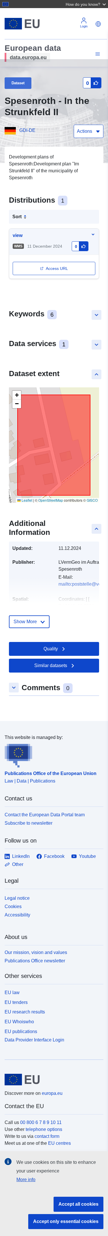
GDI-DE (27, 130)
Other (17, 864)
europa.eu (52, 1093)
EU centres (59, 1143)
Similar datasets (50, 665)
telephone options (44, 1129)
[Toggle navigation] (96, 54)
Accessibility (17, 914)
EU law (12, 992)
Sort (17, 216)
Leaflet (26, 500)
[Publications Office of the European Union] (52, 754)
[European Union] (52, 1079)
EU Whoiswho (19, 1021)
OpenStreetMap (50, 500)
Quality (50, 648)
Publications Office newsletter (35, 960)
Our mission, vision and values (36, 952)
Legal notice (17, 898)
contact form (47, 1136)
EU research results (25, 1011)
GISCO (92, 500)
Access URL (57, 268)
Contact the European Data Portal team (45, 814)
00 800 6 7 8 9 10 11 (41, 1122)
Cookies (13, 906)
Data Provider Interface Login (34, 1039)
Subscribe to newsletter (28, 823)
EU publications (21, 1031)
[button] (86, 4)
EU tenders (16, 1002)
